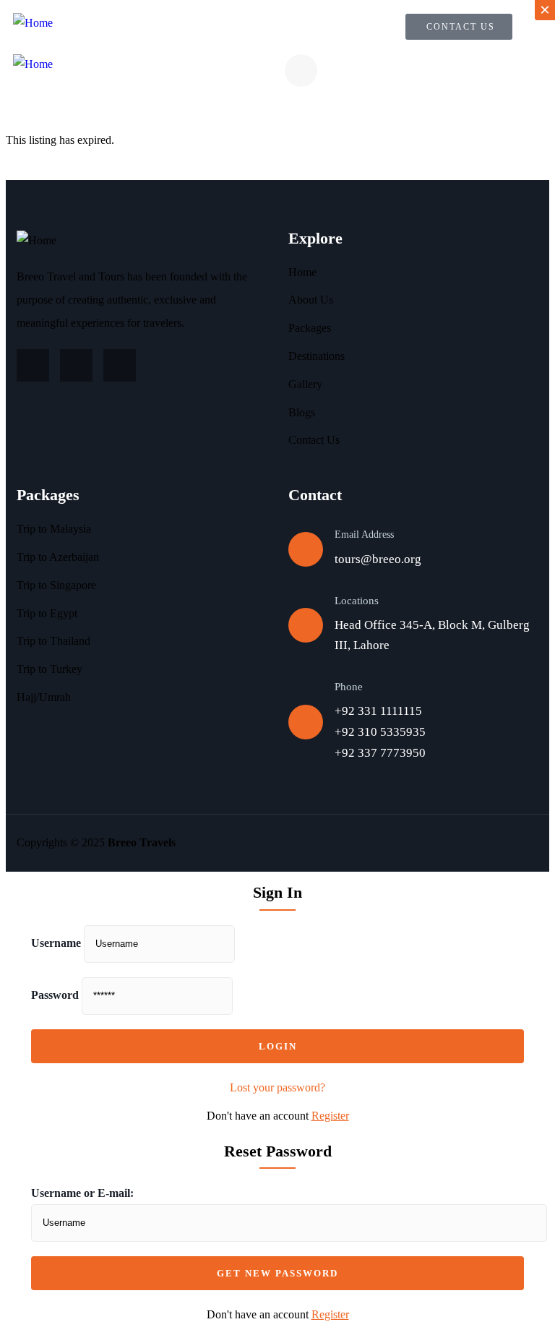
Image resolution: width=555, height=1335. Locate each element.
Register (330, 1115)
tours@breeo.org (378, 559)
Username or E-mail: (82, 1193)
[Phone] (305, 722)
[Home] (33, 23)
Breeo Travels (142, 842)
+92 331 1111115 (378, 711)
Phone (349, 686)
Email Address (364, 534)
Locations (357, 600)
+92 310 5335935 (380, 732)
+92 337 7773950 (380, 753)
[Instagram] (33, 365)
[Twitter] (76, 365)
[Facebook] (119, 365)
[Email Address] (305, 549)
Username (56, 943)
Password (55, 995)
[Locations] (305, 625)
